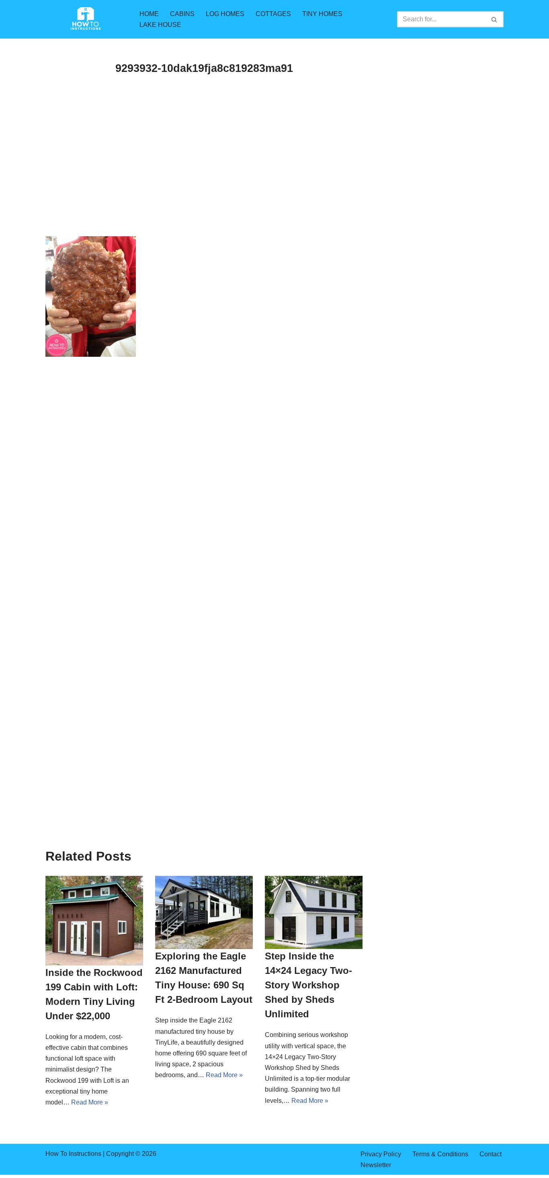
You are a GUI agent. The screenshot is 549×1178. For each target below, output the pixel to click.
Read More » (89, 1102)
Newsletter (376, 1165)
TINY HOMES (322, 13)
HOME (149, 13)
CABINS (182, 13)
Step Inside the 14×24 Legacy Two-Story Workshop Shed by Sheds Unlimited (308, 985)
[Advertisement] (204, 177)
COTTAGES (273, 13)
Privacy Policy (381, 1154)
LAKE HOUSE (160, 24)
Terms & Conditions (440, 1154)
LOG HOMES (225, 13)
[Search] (494, 19)
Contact (490, 1154)
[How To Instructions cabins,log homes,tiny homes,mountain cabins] (85, 19)
